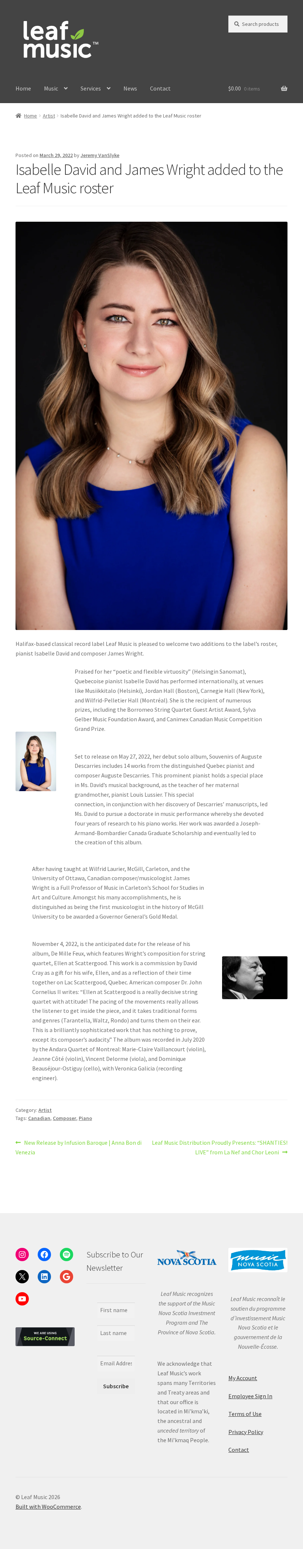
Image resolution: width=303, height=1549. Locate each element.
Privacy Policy (245, 1432)
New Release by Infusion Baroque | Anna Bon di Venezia (79, 1147)
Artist (49, 115)
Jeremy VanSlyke (100, 155)
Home (23, 88)
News (130, 88)
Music (51, 88)
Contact (160, 88)
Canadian (39, 1118)
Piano (85, 1118)
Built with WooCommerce (48, 1506)
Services (91, 88)
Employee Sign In (250, 1396)
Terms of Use (245, 1413)
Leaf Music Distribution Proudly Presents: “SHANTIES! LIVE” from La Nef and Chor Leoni (219, 1147)
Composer (64, 1118)
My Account (242, 1378)
